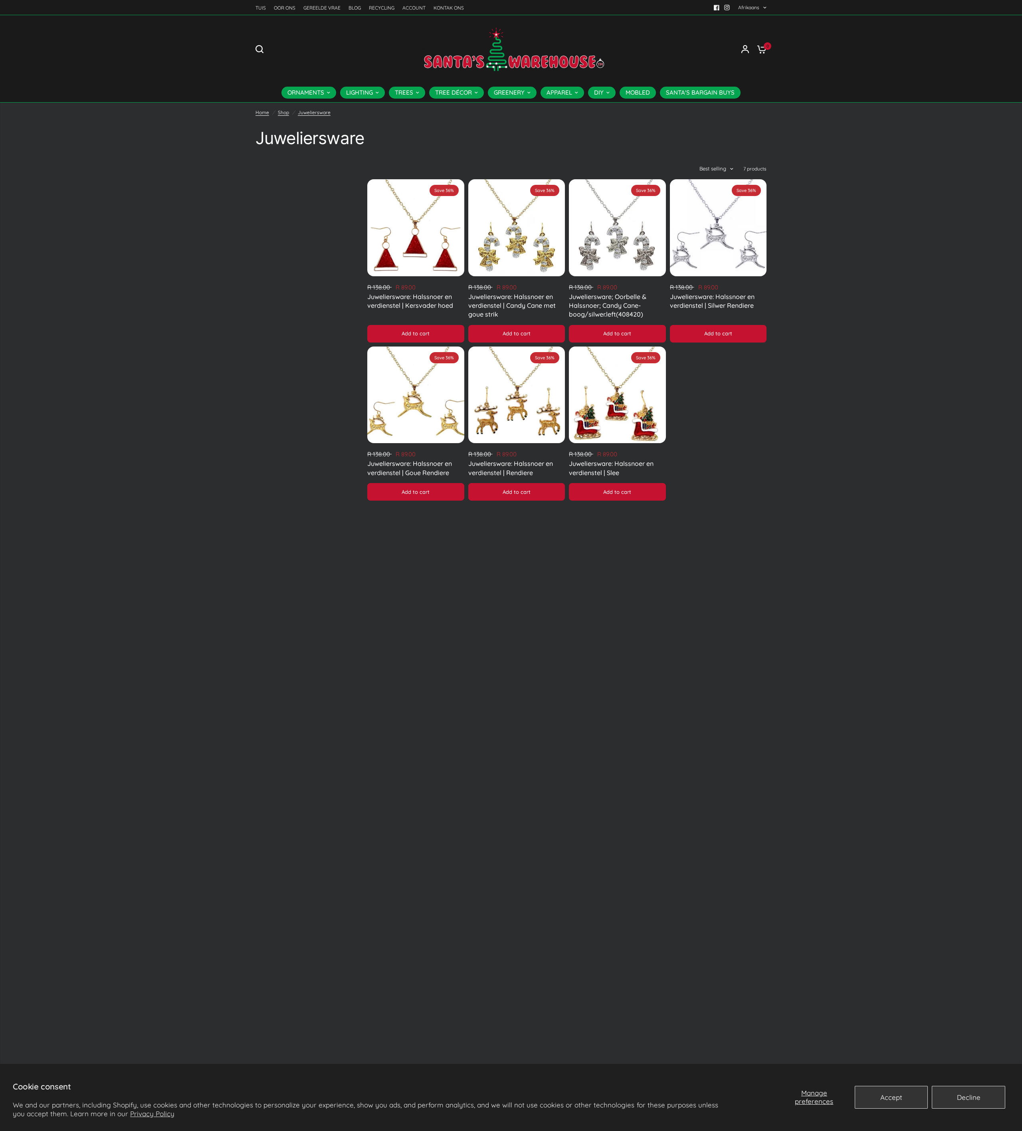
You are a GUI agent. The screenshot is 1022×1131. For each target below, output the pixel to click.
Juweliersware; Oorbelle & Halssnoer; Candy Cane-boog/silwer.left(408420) (607, 306)
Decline (968, 1097)
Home (262, 112)
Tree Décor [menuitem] (453, 92)
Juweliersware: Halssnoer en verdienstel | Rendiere (510, 468)
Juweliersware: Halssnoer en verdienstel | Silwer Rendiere (712, 301)
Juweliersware (314, 112)
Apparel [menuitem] (559, 92)
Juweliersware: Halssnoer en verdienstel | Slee (611, 468)
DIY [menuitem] (599, 92)
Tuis (261, 8)
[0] (759, 49)
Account (414, 8)
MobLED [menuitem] (638, 92)
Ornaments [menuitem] (305, 92)
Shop (283, 112)
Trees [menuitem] (404, 92)
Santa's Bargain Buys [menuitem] (700, 92)
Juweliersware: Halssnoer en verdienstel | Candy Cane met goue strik (512, 306)
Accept (891, 1097)
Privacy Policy (152, 1113)
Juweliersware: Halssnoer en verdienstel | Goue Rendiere (409, 468)
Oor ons (284, 8)
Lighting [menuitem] (359, 92)
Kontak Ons (449, 8)
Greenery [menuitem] (509, 92)
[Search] (261, 49)
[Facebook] (716, 7)
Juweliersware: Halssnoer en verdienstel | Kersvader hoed (410, 301)
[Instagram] (727, 7)
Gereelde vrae (322, 8)
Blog (355, 8)
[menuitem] (263, 8)
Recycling (381, 8)
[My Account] (745, 49)
